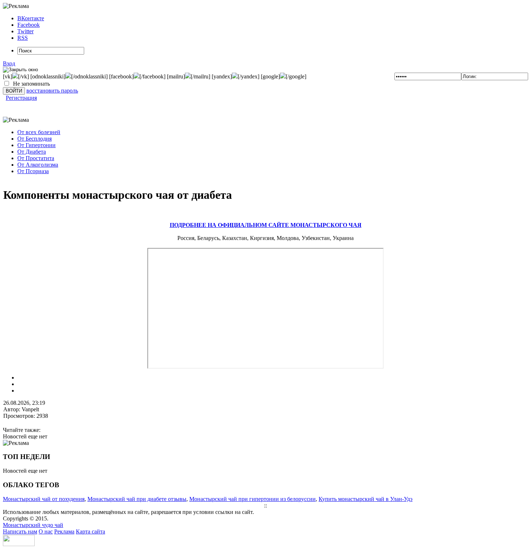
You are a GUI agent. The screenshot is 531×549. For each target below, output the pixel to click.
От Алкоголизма (37, 165)
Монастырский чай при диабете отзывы (136, 499)
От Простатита (35, 158)
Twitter (25, 31)
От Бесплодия (34, 139)
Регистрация (21, 98)
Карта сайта (90, 531)
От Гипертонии (36, 145)
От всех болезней (38, 132)
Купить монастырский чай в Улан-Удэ (366, 499)
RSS (22, 38)
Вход (9, 63)
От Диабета (31, 152)
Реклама (64, 531)
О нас (46, 531)
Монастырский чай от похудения (44, 499)
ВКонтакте (30, 18)
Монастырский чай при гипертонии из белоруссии (252, 499)
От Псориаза (33, 171)
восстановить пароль (52, 90)
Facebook (28, 25)
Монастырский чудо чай (33, 525)
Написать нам (20, 531)
